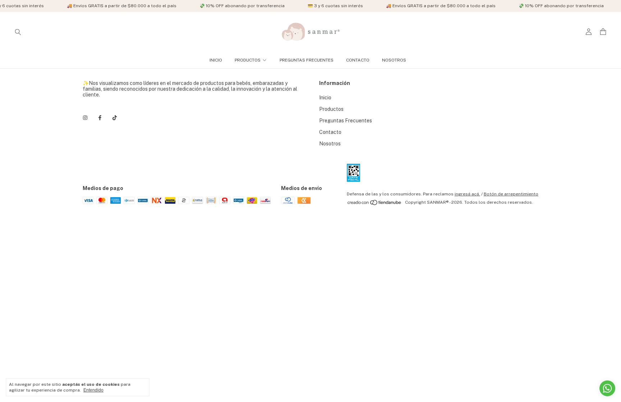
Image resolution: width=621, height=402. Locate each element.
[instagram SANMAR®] (85, 118)
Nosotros (394, 60)
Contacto (357, 60)
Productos (248, 60)
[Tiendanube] (374, 204)
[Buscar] (18, 31)
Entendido (93, 390)
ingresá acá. (467, 194)
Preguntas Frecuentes (307, 60)
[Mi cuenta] (588, 32)
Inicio (216, 60)
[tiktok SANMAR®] (114, 118)
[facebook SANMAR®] (99, 118)
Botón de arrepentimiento (511, 194)
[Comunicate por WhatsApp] (607, 388)
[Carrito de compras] (603, 32)
